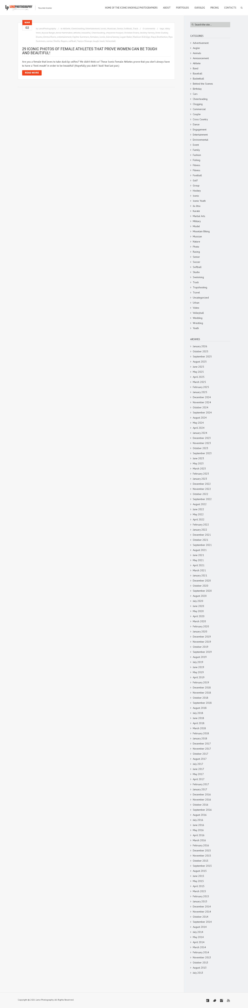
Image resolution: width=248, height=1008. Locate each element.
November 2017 (202, 748)
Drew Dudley (161, 32)
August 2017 (200, 758)
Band (195, 68)
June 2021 (198, 555)
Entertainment (93, 28)
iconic (102, 36)
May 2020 (198, 611)
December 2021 (202, 534)
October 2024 (200, 407)
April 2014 (198, 942)
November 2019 (202, 641)
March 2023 (199, 468)
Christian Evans (131, 32)
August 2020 (200, 595)
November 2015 (202, 855)
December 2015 (202, 850)
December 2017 (202, 743)
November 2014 (202, 911)
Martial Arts (199, 216)
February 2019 (201, 682)
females (94, 36)
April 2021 (198, 565)
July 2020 (198, 601)
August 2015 (200, 870)
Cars (195, 93)
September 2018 (202, 702)
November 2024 (202, 402)
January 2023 (200, 478)
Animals (197, 53)
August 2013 (200, 967)
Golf (195, 180)
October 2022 (200, 494)
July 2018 (198, 713)
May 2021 (198, 560)
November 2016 (202, 799)
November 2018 (202, 692)
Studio (196, 272)
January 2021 (200, 575)
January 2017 (200, 789)
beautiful (86, 32)
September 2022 (202, 499)
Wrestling (198, 323)
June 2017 (198, 769)
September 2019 (202, 652)
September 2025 (202, 356)
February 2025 (201, 387)
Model (196, 226)
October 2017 (200, 753)
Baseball (197, 73)
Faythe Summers (80, 36)
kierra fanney (112, 36)
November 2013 (202, 957)
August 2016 (200, 814)
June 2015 (198, 876)
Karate (196, 211)
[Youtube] (228, 1000)
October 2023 (200, 448)
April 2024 (198, 427)
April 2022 (198, 519)
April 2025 (198, 377)
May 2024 (198, 422)
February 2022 (201, 524)
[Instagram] (221, 1000)
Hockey (197, 190)
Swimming (198, 277)
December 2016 (202, 794)
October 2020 (200, 585)
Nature (196, 241)
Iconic (103, 28)
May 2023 (198, 463)
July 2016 (198, 820)
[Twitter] (214, 1000)
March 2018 (199, 728)
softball (72, 41)
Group (196, 185)
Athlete (66, 28)
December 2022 (202, 483)
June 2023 (198, 458)
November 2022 (202, 489)
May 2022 (198, 514)
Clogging (198, 104)
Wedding (197, 318)
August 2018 (200, 708)
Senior (120, 28)
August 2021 (200, 550)
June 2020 (198, 606)
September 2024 (202, 412)
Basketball (198, 78)
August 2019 (200, 657)
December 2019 (202, 636)
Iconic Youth (199, 200)
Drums (39, 36)
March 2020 (199, 621)
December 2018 (202, 687)
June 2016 (198, 825)
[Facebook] (208, 1000)
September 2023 (202, 453)
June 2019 (198, 667)
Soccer (196, 262)
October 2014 (200, 916)
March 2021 (199, 570)
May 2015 (198, 881)
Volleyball (110, 41)
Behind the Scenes (203, 83)
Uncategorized (201, 297)
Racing (196, 251)
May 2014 (198, 937)
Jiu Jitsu (196, 206)
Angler (196, 48)
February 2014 (201, 952)
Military (197, 221)
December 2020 (202, 580)
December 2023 (202, 438)
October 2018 (200, 697)
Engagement (199, 129)
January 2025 (200, 392)
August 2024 (200, 417)
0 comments (149, 28)
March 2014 (199, 947)
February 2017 (201, 784)
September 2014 (202, 921)
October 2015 (200, 860)
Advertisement (201, 43)
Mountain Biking (201, 231)
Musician (111, 28)
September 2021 (202, 545)
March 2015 (199, 891)
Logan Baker (126, 36)
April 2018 (198, 723)
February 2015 (201, 896)
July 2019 (198, 662)
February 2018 (201, 733)
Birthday (197, 88)
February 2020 (201, 626)
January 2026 (200, 346)
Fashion (197, 155)
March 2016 (199, 840)
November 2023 (202, 443)
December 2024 (202, 397)
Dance (196, 124)
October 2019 (200, 646)
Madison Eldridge (141, 36)
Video (196, 307)
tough (96, 41)
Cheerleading (78, 28)
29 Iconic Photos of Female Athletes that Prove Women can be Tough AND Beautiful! (89, 51)
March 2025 (199, 382)
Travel (196, 292)
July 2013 (198, 972)
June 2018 (198, 718)
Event (196, 144)
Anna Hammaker (64, 32)
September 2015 (202, 865)
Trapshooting (200, 287)
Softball (128, 28)
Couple (197, 114)
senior (49, 41)
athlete (77, 32)
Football (197, 175)
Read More (32, 72)
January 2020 (200, 631)
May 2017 (198, 774)
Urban (196, 302)
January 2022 (200, 529)
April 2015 (198, 886)
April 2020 (198, 616)
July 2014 (198, 932)
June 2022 (198, 509)
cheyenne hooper (114, 32)
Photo (196, 246)
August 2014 (200, 927)
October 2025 (200, 351)
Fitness (196, 165)
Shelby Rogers (60, 41)
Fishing (196, 160)
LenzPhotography (47, 28)
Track (135, 28)
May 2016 (198, 830)
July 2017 (198, 764)
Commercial (199, 109)
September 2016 (202, 809)
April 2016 (198, 835)
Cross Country (200, 119)
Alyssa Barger (48, 32)
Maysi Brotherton (159, 36)
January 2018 (200, 738)
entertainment (64, 36)
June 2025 (198, 366)
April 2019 (198, 677)
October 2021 (200, 539)
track (102, 41)
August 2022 (200, 504)
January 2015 (200, 901)
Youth (196, 328)
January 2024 (200, 433)
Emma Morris (49, 36)
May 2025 (198, 371)
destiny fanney (147, 32)
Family (196, 150)
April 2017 (198, 779)
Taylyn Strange (84, 41)
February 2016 (201, 845)
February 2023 (201, 473)
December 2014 (202, 906)
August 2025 (200, 361)
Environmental (200, 139)
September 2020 (202, 590)
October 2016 (200, 804)
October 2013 (200, 962)
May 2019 (198, 672)
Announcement (201, 58)
